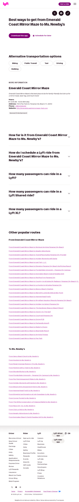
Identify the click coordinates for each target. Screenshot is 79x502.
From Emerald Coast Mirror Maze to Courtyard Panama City (31, 315)
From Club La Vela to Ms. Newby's (21, 409)
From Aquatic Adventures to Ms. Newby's (24, 413)
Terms (13, 491)
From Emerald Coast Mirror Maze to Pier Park (25, 338)
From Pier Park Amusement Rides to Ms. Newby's (27, 379)
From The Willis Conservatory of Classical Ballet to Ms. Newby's (33, 402)
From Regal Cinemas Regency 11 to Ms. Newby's (27, 364)
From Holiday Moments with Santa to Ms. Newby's (27, 383)
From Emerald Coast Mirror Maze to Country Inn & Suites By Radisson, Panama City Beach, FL (43, 281)
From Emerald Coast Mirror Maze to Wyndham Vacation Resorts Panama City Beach (40, 300)
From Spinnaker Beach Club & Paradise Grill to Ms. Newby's (31, 417)
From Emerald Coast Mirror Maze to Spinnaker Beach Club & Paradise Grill (36, 274)
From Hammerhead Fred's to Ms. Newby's (24, 390)
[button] (75, 4)
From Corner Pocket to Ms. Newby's (22, 398)
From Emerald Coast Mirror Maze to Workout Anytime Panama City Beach (36, 247)
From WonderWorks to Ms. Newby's (22, 371)
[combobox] (67, 433)
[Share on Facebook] (61, 13)
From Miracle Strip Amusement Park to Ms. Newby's (28, 387)
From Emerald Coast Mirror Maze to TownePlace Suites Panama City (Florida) (37, 255)
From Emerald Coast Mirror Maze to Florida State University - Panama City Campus (39, 270)
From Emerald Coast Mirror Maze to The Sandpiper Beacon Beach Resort (36, 308)
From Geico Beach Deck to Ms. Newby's (24, 356)
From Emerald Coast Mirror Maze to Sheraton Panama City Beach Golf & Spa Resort (40, 266)
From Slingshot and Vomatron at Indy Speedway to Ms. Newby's (32, 394)
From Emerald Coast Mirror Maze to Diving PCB (26, 319)
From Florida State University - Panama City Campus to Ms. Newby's (34, 375)
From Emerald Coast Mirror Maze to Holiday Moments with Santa (33, 258)
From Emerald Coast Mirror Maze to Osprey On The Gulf (30, 312)
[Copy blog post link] (67, 13)
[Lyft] (5, 4)
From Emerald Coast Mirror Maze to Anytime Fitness (28, 334)
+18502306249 (20, 106)
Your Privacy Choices (50, 491)
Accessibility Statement (33, 491)
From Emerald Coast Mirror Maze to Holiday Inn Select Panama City (34, 304)
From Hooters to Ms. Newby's (20, 360)
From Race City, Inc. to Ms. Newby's (22, 406)
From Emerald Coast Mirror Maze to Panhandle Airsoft (29, 323)
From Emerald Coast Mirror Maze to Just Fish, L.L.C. (27, 262)
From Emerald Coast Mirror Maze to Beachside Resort (29, 331)
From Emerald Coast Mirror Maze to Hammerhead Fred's (30, 296)
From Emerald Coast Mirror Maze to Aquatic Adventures (29, 251)
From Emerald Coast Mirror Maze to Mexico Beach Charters (31, 289)
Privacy (20, 491)
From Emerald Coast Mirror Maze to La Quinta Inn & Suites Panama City (35, 285)
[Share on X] (54, 13)
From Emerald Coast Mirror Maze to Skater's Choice (28, 327)
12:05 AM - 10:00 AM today (20, 102)
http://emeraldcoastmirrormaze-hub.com (32, 108)
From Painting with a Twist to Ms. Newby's (24, 368)
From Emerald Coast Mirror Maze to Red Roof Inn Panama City (32, 277)
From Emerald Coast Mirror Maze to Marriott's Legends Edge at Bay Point (36, 293)
